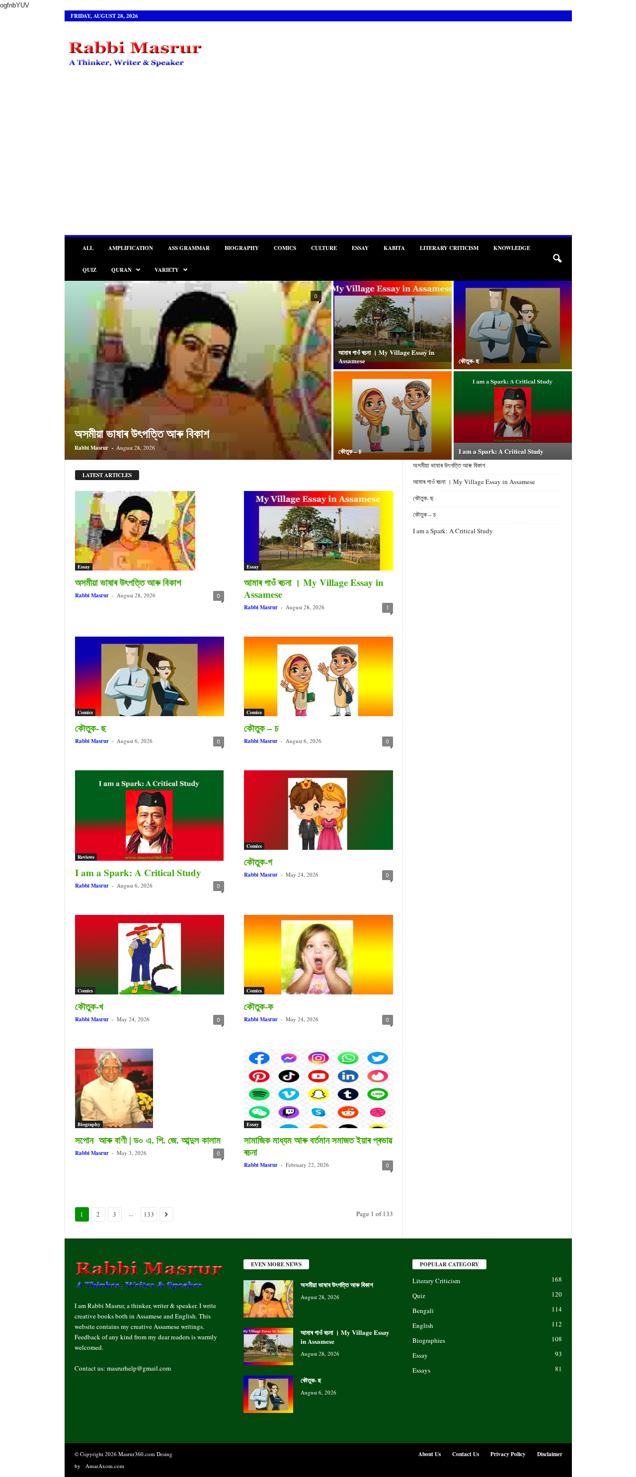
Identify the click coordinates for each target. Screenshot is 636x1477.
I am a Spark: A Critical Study (501, 451)
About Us (429, 1454)
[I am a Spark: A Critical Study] (513, 407)
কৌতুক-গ (258, 861)
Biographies (428, 1340)
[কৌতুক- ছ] (513, 325)
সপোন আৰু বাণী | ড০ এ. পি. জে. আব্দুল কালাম (148, 1140)
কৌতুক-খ (89, 1006)
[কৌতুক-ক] (318, 954)
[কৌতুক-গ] (318, 810)
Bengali (423, 1310)
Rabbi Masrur (91, 448)
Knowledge (511, 248)
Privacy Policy (508, 1454)
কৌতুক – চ (350, 451)
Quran (121, 270)
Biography (242, 248)
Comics (285, 248)
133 (149, 1214)
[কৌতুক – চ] (392, 415)
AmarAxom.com (104, 1466)
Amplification (130, 248)
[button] (557, 259)
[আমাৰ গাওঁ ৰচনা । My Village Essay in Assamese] (392, 325)
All (87, 248)
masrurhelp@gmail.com (139, 1368)
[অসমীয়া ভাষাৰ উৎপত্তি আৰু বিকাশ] (149, 531)
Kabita (394, 248)
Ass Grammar (189, 248)
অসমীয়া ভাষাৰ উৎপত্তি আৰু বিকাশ (142, 433)
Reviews (86, 856)
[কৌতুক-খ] (149, 954)
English (422, 1325)
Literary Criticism (449, 248)
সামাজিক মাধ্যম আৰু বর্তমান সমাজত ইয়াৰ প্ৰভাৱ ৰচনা (318, 1145)
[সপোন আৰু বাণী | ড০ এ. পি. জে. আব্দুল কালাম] (149, 1088)
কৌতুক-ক (258, 1006)
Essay (360, 248)
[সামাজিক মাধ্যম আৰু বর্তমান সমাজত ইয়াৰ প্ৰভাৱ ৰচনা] (318, 1088)
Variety (167, 270)
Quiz (89, 270)
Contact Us (465, 1454)
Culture (324, 248)
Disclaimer (549, 1454)
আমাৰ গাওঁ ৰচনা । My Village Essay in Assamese (386, 356)
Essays (421, 1370)
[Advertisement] (318, 160)
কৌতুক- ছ (470, 360)
